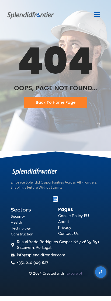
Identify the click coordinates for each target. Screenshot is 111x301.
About (63, 222)
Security (18, 216)
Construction (22, 234)
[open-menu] (97, 15)
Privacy (64, 227)
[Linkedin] (55, 199)
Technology (21, 228)
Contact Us (68, 233)
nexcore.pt (73, 273)
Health (16, 222)
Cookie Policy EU (73, 216)
